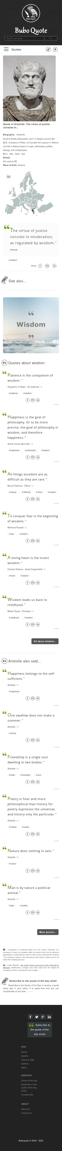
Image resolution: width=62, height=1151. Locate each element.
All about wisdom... (45, 641)
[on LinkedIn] (55, 266)
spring (13, 733)
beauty (13, 492)
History (13, 827)
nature (13, 863)
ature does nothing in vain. (30, 851)
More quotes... (47, 932)
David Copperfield (33, 569)
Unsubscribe (27, 1094)
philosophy (31, 450)
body (13, 775)
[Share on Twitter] (36, 1016)
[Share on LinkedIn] (38, 400)
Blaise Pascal (14, 611)
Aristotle (14, 249)
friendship (26, 775)
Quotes (16, 49)
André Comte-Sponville (18, 443)
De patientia (33, 386)
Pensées (26, 611)
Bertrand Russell (15, 527)
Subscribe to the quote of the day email (40, 1029)
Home (24, 1052)
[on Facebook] (40, 266)
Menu (24, 1067)
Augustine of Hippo (17, 386)
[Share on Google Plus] (43, 1016)
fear (12, 534)
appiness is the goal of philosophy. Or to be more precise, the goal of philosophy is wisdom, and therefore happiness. (33, 427)
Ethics (27, 485)
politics (24, 905)
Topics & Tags (27, 1060)
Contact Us (26, 1113)
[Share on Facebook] (28, 400)
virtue (40, 492)
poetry (26, 827)
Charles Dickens (15, 569)
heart (13, 575)
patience (14, 393)
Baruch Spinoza (15, 485)
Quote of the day (29, 1080)
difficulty (27, 492)
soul (39, 775)
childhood (15, 617)
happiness (15, 450)
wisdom (14, 260)
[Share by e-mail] (47, 266)
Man (12, 905)
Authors (25, 1063)
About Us (25, 1109)
